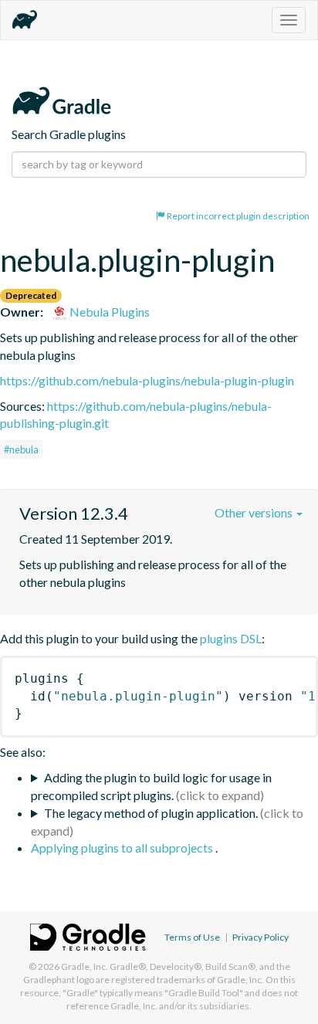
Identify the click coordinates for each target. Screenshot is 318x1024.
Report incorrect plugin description (237, 216)
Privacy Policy (260, 937)
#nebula (21, 449)
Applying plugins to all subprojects (123, 847)
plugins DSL (231, 638)
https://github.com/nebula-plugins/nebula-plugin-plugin (147, 380)
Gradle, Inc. (84, 966)
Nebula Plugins (108, 311)
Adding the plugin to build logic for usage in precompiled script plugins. (151, 786)
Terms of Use (192, 937)
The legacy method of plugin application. (151, 812)
